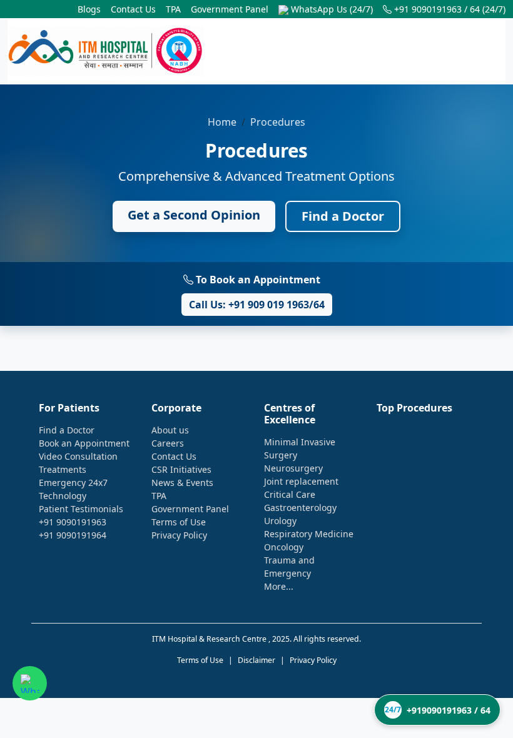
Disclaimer (256, 660)
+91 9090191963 (72, 522)
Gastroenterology (300, 507)
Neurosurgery (293, 468)
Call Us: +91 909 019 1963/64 (257, 304)
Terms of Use (178, 522)
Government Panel (229, 9)
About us (170, 430)
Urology (280, 521)
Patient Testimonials (81, 509)
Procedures (277, 122)
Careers (167, 443)
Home (222, 122)
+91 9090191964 (72, 535)
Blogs (89, 9)
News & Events (182, 482)
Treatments (62, 469)
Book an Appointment (84, 443)
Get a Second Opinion (194, 214)
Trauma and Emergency (289, 566)
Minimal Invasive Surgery (299, 448)
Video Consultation (78, 456)
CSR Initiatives (181, 469)
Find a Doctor (343, 216)
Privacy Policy (179, 535)
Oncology (283, 547)
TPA (173, 9)
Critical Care (289, 494)
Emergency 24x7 (73, 482)
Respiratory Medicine (308, 534)
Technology (62, 496)
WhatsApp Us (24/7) (330, 9)
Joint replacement (301, 481)
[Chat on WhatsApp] (30, 683)
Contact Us (133, 9)
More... (278, 586)
